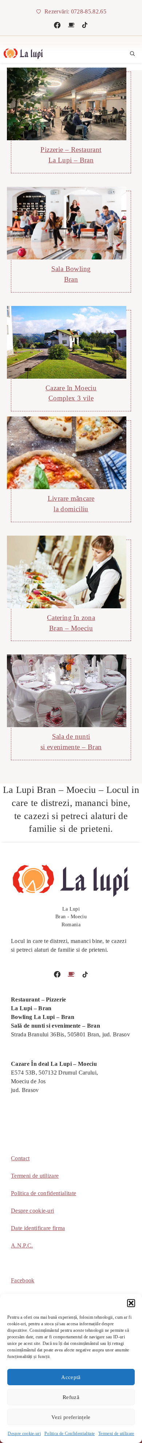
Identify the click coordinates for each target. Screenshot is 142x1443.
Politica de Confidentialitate (69, 1433)
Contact (20, 1158)
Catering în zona (71, 617)
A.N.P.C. (22, 1245)
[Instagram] (71, 25)
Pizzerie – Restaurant (70, 149)
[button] (131, 1303)
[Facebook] (57, 25)
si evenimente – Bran (71, 747)
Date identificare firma (38, 1228)
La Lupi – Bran (71, 160)
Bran (71, 279)
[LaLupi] (23, 54)
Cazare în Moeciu (71, 388)
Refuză (71, 1397)
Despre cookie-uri (24, 1433)
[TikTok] (85, 25)
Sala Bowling (71, 269)
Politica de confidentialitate (43, 1193)
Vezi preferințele (70, 1417)
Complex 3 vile (71, 398)
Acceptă (70, 1377)
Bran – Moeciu (71, 628)
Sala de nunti (71, 736)
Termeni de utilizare (116, 1433)
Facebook (23, 1280)
